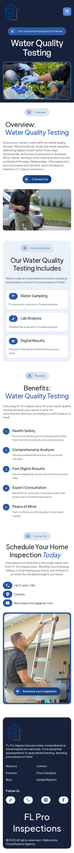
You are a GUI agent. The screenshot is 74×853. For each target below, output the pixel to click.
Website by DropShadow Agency (32, 842)
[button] (66, 12)
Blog (9, 779)
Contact (41, 766)
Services (11, 773)
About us (11, 766)
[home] (11, 11)
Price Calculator (46, 773)
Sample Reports (46, 779)
